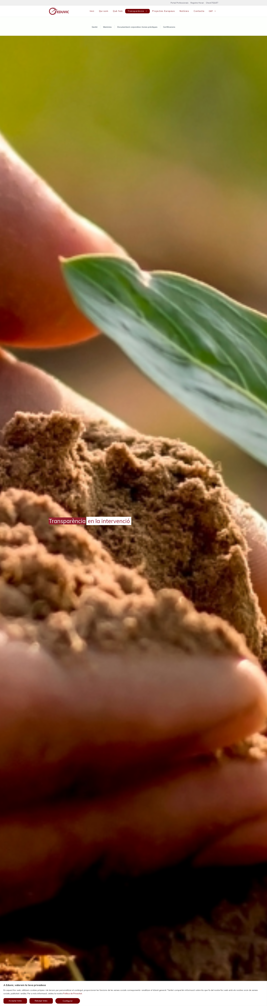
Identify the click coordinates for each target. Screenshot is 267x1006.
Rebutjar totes (41, 1000)
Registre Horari (197, 3)
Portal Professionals (179, 3)
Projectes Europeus (163, 11)
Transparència (136, 11)
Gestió (94, 27)
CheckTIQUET (212, 3)
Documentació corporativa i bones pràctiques (137, 27)
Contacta (199, 11)
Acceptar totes (15, 1000)
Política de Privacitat (72, 993)
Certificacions (169, 27)
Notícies (184, 11)
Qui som (103, 11)
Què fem (118, 11)
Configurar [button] (68, 1001)
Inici (92, 11)
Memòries (107, 27)
